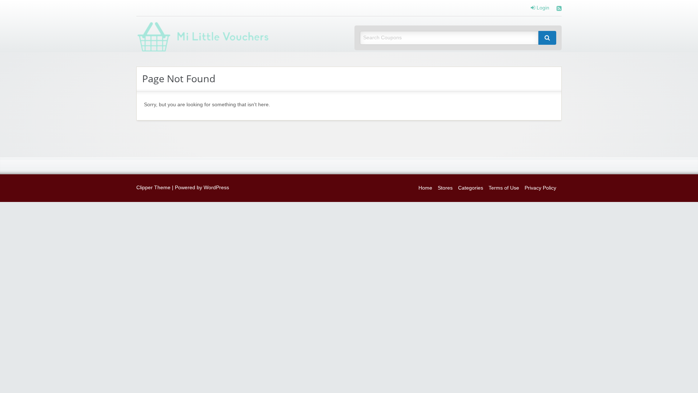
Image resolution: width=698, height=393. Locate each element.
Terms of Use (504, 188)
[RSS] (559, 9)
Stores (445, 188)
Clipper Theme (153, 187)
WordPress (216, 187)
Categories (470, 188)
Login (542, 8)
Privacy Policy (540, 188)
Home (425, 188)
